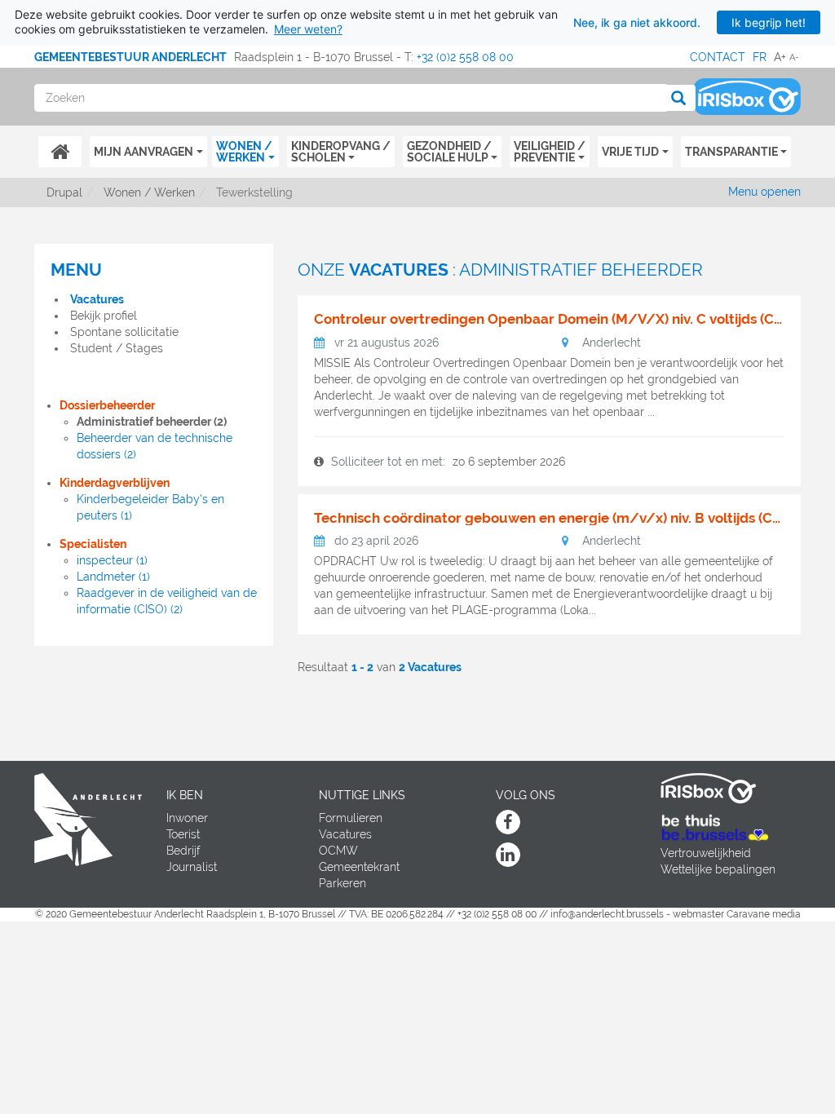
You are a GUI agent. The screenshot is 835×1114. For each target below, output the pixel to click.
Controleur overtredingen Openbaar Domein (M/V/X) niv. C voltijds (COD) (549, 319)
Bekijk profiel (103, 315)
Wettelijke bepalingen (717, 869)
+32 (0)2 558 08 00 (465, 57)
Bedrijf (183, 850)
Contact (717, 57)
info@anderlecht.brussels (607, 914)
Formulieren (350, 817)
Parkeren (342, 883)
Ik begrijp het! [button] (768, 22)
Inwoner (187, 817)
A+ (780, 57)
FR (760, 57)
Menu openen (764, 191)
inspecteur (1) (112, 560)
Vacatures (97, 299)
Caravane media (764, 914)
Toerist (183, 834)
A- (794, 57)
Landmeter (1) (113, 576)
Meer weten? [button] (308, 29)
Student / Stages (116, 348)
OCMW (338, 850)
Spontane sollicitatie (124, 331)
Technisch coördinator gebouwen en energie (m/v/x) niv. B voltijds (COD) (549, 518)
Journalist (191, 866)
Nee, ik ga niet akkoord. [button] (636, 22)
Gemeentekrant (359, 866)
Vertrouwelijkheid (705, 853)
